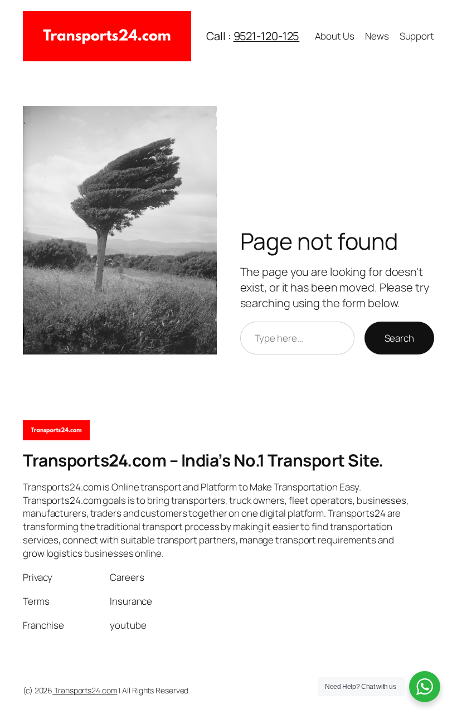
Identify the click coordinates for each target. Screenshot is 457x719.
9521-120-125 (267, 35)
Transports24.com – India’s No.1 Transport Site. (203, 460)
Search (399, 338)
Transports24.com (84, 690)
